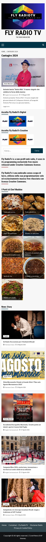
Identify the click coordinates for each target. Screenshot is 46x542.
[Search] (43, 45)
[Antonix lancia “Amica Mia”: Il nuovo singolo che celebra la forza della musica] (23, 72)
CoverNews (33, 535)
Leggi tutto (6, 106)
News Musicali (8, 84)
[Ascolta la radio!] (17, 121)
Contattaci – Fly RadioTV (18, 525)
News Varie (7, 376)
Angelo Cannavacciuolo (11, 95)
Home (4, 525)
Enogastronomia (9, 461)
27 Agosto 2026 (25, 430)
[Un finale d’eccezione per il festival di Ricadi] (23, 325)
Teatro (6, 336)
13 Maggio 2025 (25, 95)
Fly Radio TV (23, 33)
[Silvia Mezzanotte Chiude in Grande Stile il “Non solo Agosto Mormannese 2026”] (23, 365)
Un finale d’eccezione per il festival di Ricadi (18, 342)
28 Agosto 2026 (21, 344)
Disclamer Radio (36, 525)
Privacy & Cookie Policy (23, 528)
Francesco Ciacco (10, 345)
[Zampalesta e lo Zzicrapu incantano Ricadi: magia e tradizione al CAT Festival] (23, 493)
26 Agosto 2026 (21, 515)
